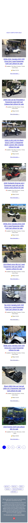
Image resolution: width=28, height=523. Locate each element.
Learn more (19, 512)
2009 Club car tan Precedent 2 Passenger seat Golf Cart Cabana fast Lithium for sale (14, 102)
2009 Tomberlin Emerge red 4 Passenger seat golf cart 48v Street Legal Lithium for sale (14, 185)
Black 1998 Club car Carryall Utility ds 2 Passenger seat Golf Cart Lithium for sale (14, 388)
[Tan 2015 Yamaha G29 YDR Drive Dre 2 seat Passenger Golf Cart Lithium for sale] (14, 302)
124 (19, 447)
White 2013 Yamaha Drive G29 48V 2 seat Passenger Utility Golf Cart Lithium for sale (14, 226)
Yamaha (7, 489)
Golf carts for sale (14, 32)
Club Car (14, 486)
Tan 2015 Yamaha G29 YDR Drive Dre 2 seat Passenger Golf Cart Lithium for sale (14, 307)
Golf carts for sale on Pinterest (19, 514)
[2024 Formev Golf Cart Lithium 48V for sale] (14, 424)
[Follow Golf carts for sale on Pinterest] (14, 519)
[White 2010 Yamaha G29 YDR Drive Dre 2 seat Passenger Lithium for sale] (14, 343)
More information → (14, 73)
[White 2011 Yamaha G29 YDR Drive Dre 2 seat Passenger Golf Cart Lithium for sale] (14, 56)
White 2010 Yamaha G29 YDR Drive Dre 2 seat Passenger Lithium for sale (14, 348)
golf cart (6, 486)
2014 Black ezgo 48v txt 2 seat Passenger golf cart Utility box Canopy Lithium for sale (14, 266)
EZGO (21, 486)
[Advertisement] (14, 15)
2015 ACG (13, 491)
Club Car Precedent (17, 489)
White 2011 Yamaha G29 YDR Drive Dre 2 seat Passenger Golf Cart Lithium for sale (14, 61)
